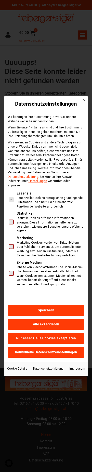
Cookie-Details (17, 368)
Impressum (77, 368)
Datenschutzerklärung (23, 177)
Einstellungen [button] (37, 181)
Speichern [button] (46, 310)
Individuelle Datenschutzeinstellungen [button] (46, 352)
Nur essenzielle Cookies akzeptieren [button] (46, 338)
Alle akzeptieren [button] (46, 324)
